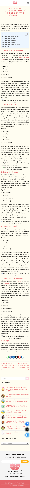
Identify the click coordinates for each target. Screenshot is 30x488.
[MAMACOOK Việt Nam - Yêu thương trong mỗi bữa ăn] (15, 3)
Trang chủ (8, 482)
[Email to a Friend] (16, 357)
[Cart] (28, 3)
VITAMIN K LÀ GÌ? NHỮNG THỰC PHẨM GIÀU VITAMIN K (16, 427)
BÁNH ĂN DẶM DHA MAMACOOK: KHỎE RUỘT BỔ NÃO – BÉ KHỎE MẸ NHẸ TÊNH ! (17, 389)
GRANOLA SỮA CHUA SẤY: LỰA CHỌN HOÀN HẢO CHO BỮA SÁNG (16, 406)
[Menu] (2, 3)
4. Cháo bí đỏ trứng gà (9, 42)
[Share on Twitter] (13, 357)
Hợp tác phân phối (10, 483)
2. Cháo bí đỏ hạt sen (9, 38)
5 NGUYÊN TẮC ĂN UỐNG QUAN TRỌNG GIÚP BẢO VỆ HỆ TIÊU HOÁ (16, 416)
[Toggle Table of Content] (25, 34)
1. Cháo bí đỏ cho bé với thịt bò (12, 36)
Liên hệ (23, 483)
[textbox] (14, 443)
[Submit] (27, 378)
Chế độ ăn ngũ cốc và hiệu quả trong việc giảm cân (17, 395)
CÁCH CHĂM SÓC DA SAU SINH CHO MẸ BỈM (17, 432)
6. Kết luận (6, 46)
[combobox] (15, 443)
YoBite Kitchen (17, 8)
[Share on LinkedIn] (22, 357)
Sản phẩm (21, 482)
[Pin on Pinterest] (19, 357)
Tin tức (18, 483)
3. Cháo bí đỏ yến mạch (9, 40)
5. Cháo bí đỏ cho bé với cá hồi (11, 44)
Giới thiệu (15, 482)
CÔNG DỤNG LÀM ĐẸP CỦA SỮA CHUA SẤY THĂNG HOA (16, 411)
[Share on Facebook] (10, 357)
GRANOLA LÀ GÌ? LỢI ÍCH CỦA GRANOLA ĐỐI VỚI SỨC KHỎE (15, 422)
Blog (10, 8)
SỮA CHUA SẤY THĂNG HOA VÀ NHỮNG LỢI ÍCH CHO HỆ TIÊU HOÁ (16, 400)
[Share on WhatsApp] (7, 357)
